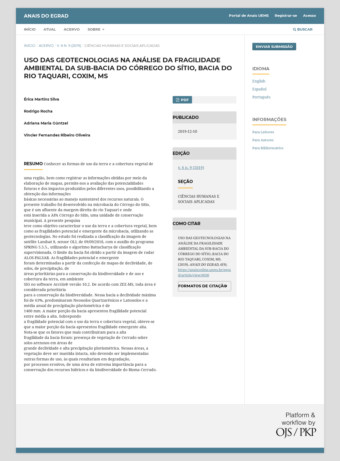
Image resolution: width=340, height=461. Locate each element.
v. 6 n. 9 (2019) (69, 45)
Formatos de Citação (202, 286)
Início (30, 29)
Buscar (304, 29)
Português (261, 96)
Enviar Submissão (274, 46)
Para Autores (263, 140)
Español (259, 89)
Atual (50, 29)
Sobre (94, 29)
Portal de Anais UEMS (249, 15)
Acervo (72, 29)
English (258, 81)
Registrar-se (286, 15)
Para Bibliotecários (267, 148)
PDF (184, 100)
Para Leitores (263, 132)
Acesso (309, 15)
